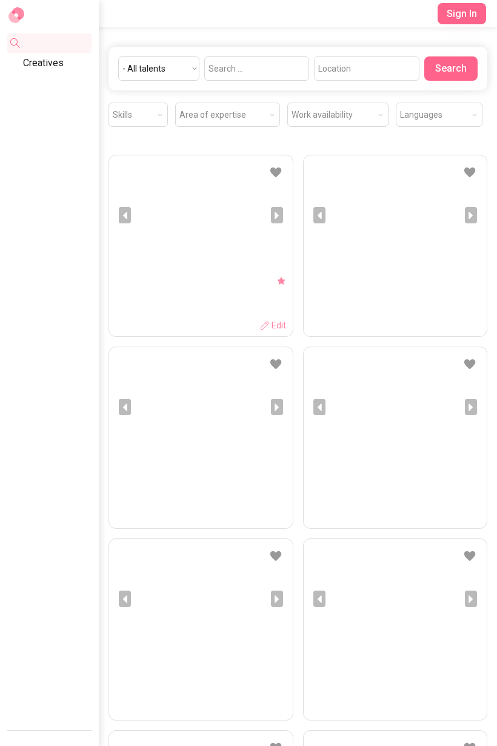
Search (451, 68)
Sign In (462, 13)
